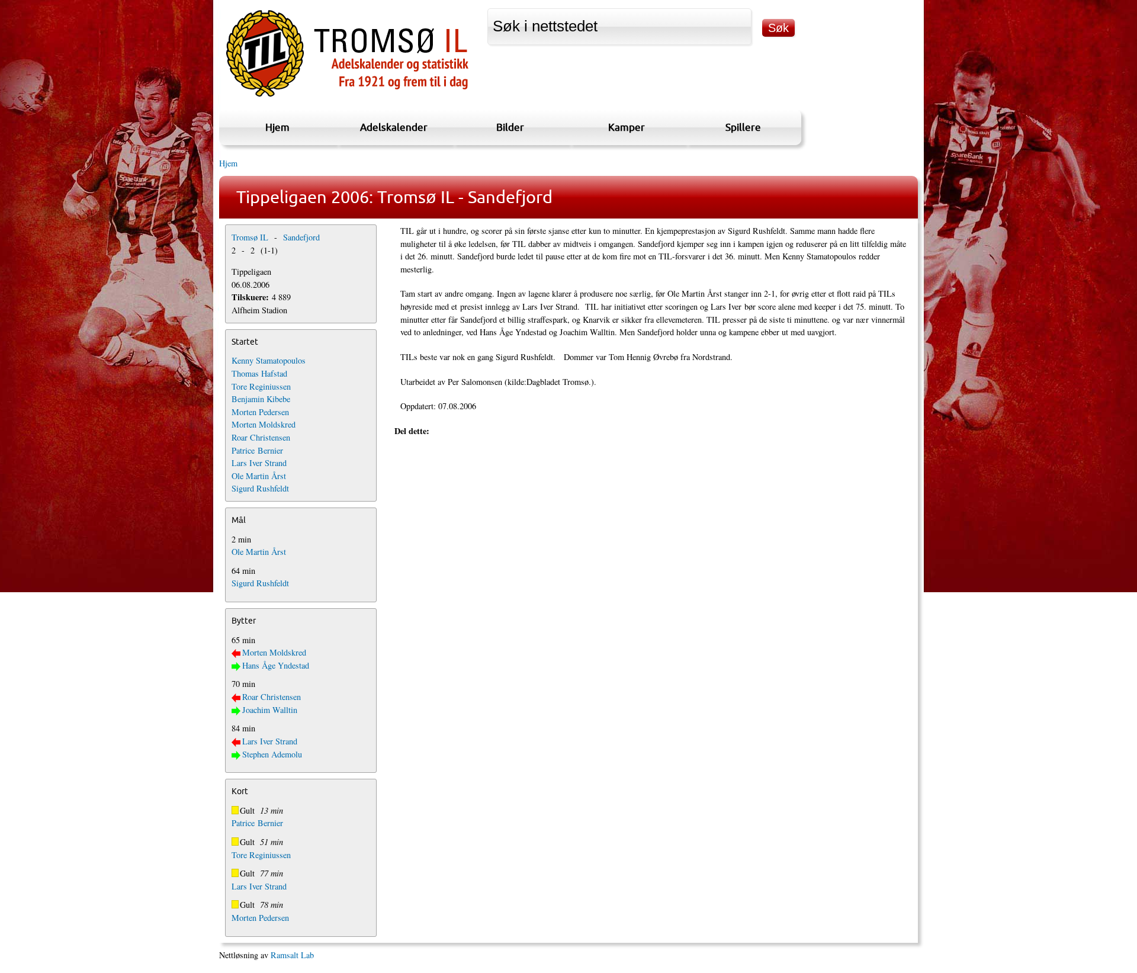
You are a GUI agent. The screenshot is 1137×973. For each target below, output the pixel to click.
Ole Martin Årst (259, 475)
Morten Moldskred (264, 424)
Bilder (510, 127)
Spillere (743, 127)
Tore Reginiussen (261, 386)
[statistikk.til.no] (347, 96)
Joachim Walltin (269, 709)
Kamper (626, 127)
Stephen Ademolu (272, 754)
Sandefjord (301, 237)
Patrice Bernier (257, 450)
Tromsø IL (250, 237)
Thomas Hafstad (259, 373)
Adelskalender (394, 127)
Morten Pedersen (260, 412)
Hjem (277, 127)
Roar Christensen (261, 437)
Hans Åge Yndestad (275, 665)
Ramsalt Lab (292, 955)
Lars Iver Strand (259, 462)
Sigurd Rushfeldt (260, 488)
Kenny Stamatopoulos (269, 360)
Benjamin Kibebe (261, 398)
